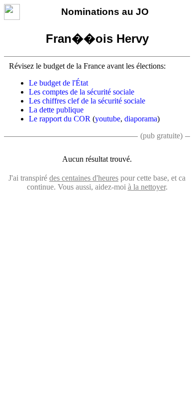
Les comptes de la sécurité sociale (81, 92)
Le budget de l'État (58, 83)
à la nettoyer (147, 187)
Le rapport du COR (60, 118)
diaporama (140, 118)
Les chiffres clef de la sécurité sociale (87, 101)
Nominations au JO (105, 11)
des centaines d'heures (83, 178)
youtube (107, 118)
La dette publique (56, 109)
